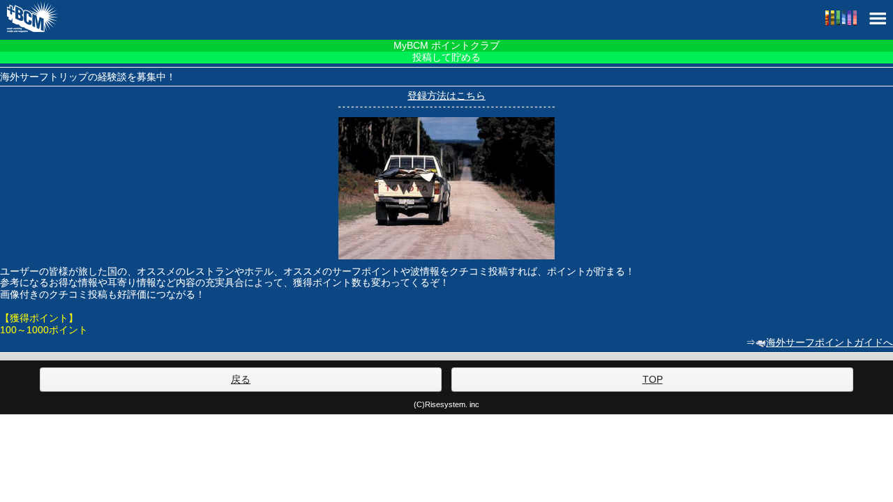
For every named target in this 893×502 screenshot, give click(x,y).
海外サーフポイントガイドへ (829, 342)
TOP (653, 379)
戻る (240, 379)
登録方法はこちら (446, 95)
